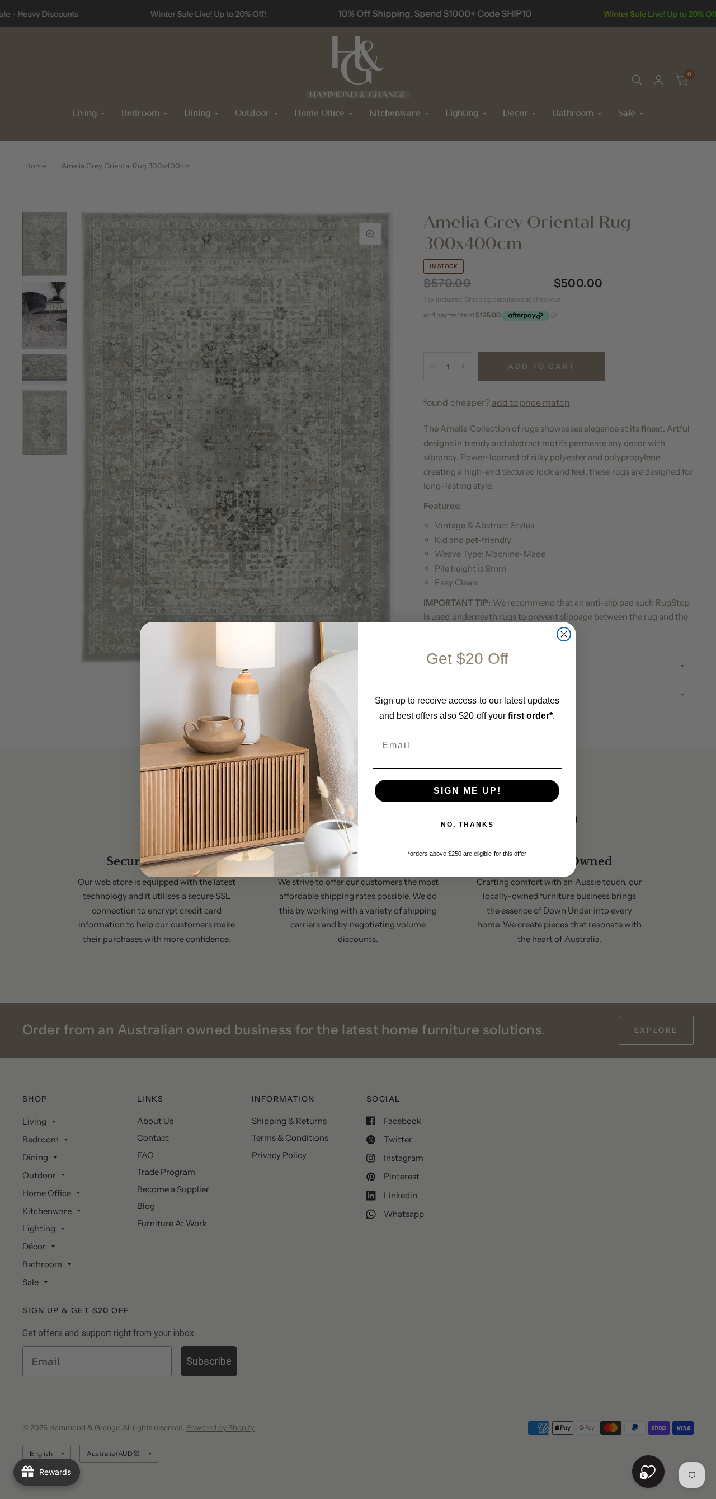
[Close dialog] (564, 634)
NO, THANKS (467, 824)
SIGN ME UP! (467, 790)
